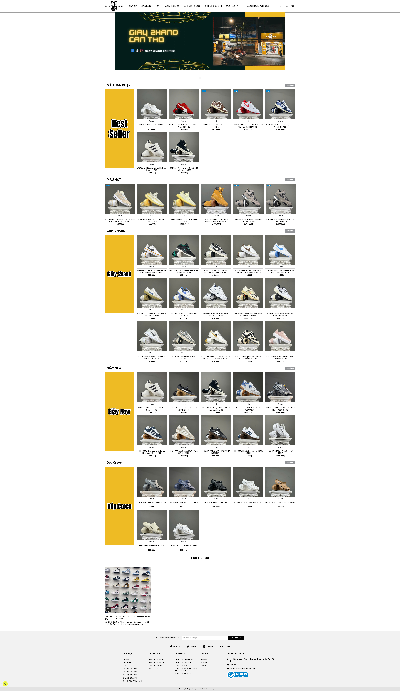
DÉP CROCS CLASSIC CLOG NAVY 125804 (184, 502)
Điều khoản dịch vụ (155, 669)
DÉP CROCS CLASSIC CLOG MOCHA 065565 (280, 502)
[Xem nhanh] (151, 104)
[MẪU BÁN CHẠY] (119, 128)
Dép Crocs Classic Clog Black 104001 (216, 502)
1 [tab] (199, 78)
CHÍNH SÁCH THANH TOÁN (184, 659)
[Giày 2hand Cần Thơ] (114, 6)
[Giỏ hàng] (292, 6)
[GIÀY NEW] (119, 411)
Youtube (227, 646)
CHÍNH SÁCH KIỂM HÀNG (183, 674)
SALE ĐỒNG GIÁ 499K (172, 6)
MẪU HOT (114, 179)
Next (296, 205)
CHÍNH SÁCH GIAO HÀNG (183, 662)
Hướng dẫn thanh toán (156, 662)
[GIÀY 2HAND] (119, 274)
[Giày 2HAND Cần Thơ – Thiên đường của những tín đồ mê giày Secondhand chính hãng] (128, 590)
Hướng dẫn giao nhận (156, 666)
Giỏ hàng (204, 669)
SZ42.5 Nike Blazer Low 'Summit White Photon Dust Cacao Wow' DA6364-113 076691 (248, 272)
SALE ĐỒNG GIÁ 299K (213, 6)
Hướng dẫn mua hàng (156, 659)
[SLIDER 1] (200, 46)
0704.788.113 (234, 665)
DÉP (157, 6)
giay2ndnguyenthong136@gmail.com (242, 668)
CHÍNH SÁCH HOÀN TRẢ (183, 666)
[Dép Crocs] (119, 506)
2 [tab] (201, 78)
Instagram (210, 646)
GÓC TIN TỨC (200, 558)
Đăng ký (203, 666)
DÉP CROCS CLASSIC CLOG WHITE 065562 (248, 502)
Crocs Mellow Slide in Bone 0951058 (151, 545)
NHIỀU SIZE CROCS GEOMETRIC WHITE (152, 125)
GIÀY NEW (133, 6)
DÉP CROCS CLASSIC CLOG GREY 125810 (152, 502)
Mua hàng (120, 212)
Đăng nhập (204, 662)
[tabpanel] (200, 46)
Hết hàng (151, 306)
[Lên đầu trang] (396, 482)
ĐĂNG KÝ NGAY (236, 637)
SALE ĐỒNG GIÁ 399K (192, 6)
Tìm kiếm (204, 659)
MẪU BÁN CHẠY (119, 85)
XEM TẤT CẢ (290, 85)
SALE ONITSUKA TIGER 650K (258, 6)
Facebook (177, 646)
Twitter (193, 646)
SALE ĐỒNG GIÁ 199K (234, 6)
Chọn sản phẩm (152, 117)
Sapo (219, 689)
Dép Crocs (114, 462)
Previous (104, 205)
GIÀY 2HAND (146, 6)
